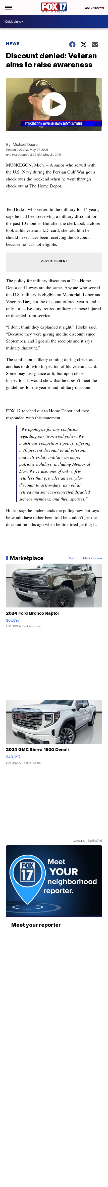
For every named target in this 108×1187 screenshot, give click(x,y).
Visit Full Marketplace (85, 558)
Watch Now (93, 7)
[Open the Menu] (8, 7)
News (13, 43)
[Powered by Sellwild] (94, 841)
